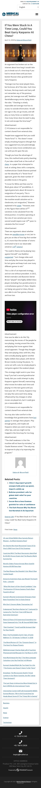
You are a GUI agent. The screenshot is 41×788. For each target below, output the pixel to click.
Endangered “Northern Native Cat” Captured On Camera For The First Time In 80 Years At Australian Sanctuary (20, 612)
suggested (9, 257)
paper (19, 205)
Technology (7, 722)
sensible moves (18, 234)
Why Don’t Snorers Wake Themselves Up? (18, 604)
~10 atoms (17, 247)
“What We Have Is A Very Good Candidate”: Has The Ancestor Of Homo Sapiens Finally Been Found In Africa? (19, 589)
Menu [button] (37, 14)
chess (7, 164)
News (15, 529)
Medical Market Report (10, 14)
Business (6, 703)
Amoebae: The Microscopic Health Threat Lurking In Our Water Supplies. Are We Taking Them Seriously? (19, 675)
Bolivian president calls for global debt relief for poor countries (20, 495)
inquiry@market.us (32, 1)
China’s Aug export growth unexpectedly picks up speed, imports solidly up (21, 486)
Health (5, 708)
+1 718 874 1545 (35, 3)
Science (6, 717)
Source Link (9, 516)
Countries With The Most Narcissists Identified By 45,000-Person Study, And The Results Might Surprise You (20, 556)
